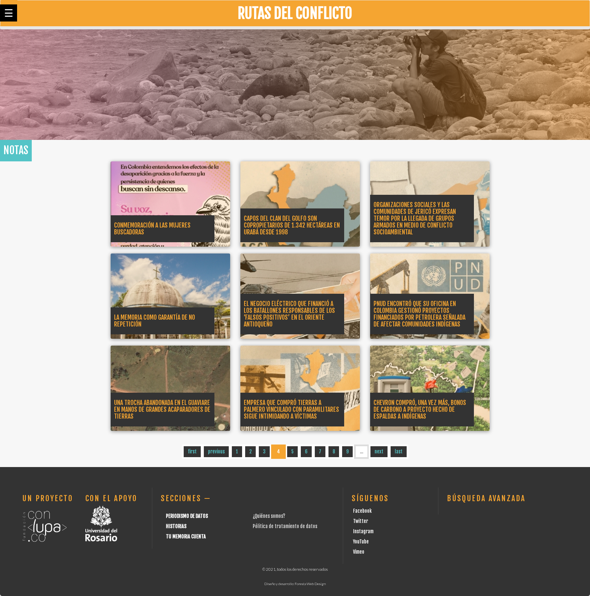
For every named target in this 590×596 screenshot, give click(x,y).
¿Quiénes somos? (269, 516)
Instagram (363, 531)
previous (216, 451)
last (399, 451)
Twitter (360, 521)
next (379, 451)
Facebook (362, 511)
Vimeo (358, 552)
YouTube (361, 541)
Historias (176, 526)
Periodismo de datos (187, 516)
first (192, 451)
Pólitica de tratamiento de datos (285, 526)
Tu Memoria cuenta (186, 536)
